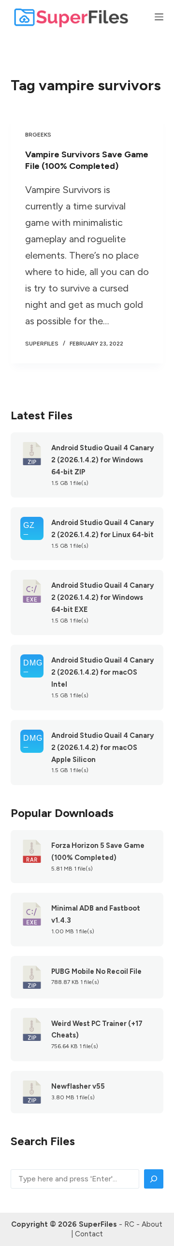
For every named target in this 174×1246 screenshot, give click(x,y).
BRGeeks (38, 134)
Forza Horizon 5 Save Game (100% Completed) (98, 851)
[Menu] (159, 17)
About (152, 1224)
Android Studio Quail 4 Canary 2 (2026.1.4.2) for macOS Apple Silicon (102, 747)
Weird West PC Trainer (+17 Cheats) (97, 1029)
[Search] (153, 1179)
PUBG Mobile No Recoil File (96, 971)
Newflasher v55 (78, 1086)
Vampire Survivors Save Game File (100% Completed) (86, 160)
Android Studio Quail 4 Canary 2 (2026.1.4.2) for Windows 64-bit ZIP (102, 459)
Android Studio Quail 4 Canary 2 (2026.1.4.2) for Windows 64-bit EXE (102, 597)
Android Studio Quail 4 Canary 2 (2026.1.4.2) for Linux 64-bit (102, 528)
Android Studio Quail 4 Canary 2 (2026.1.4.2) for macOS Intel (102, 672)
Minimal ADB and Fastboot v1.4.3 (95, 914)
